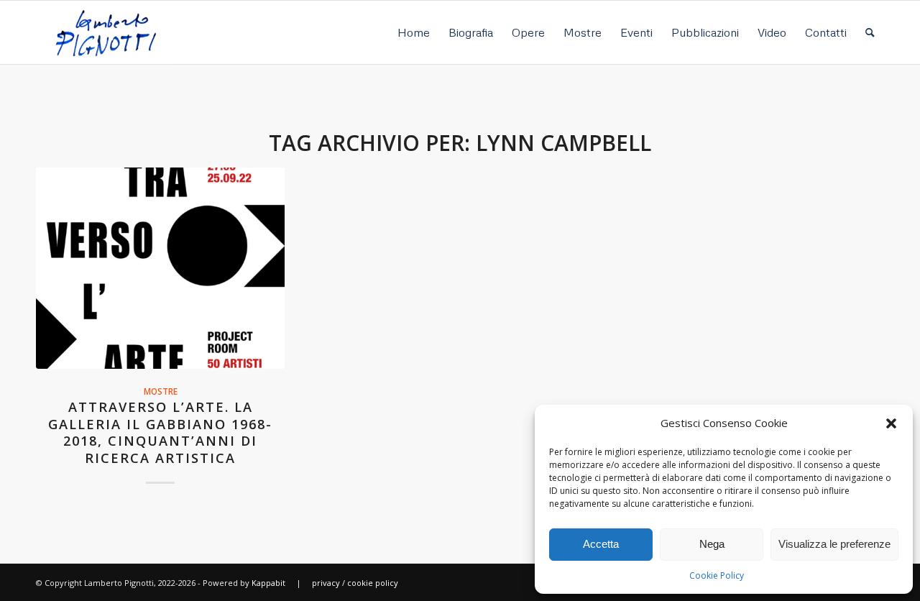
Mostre (161, 391)
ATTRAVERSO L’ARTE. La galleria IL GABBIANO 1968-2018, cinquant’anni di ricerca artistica (160, 432)
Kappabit (268, 582)
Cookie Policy (716, 575)
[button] (891, 423)
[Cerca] (870, 32)
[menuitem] (413, 32)
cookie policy (372, 582)
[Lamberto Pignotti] (105, 32)
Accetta (601, 544)
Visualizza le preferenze (834, 544)
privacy (326, 582)
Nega (711, 544)
